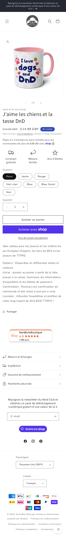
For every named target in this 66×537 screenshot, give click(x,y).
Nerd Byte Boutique (25, 514)
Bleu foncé (48, 184)
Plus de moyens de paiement (33, 237)
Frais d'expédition (25, 134)
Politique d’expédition (26, 529)
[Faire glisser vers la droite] (41, 103)
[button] (7, 21)
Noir (9, 192)
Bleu (30, 184)
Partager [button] (12, 311)
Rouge (42, 176)
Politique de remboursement (45, 518)
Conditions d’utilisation (49, 524)
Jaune (25, 176)
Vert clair (12, 184)
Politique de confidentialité (21, 524)
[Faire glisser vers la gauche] (25, 103)
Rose (9, 176)
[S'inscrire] (55, 416)
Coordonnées (47, 529)
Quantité (7, 200)
